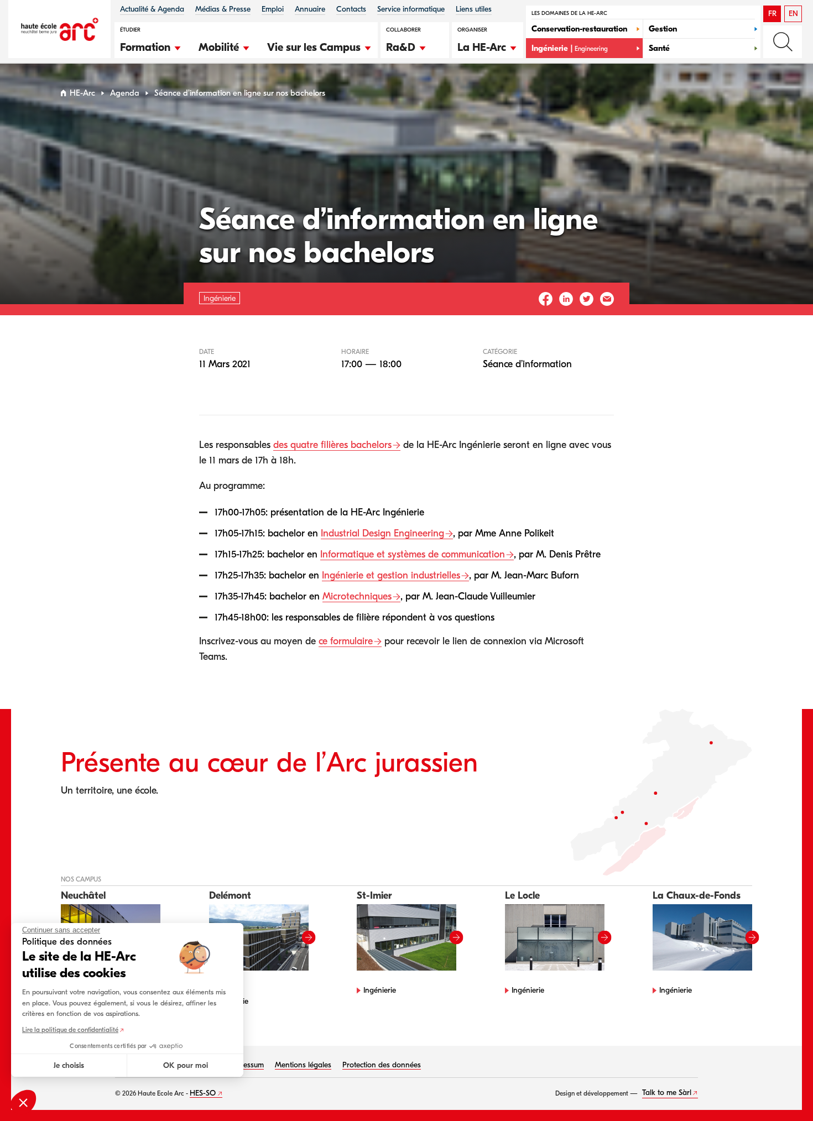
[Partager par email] (607, 299)
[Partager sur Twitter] (586, 299)
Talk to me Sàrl (666, 1092)
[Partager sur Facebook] (546, 299)
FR (772, 13)
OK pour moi (185, 1065)
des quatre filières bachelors (332, 445)
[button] (150, 46)
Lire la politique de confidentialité (70, 1030)
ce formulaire (346, 641)
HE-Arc (82, 93)
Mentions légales (303, 1065)
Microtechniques (357, 596)
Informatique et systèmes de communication (412, 554)
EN (793, 13)
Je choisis (69, 1065)
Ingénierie (379, 990)
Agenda (124, 93)
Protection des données (381, 1065)
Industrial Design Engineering (382, 533)
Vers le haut (782, 1090)
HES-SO (203, 1093)
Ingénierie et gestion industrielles (391, 575)
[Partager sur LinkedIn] (566, 299)
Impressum (246, 1065)
